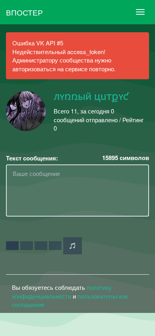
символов (125, 158)
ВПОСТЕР (24, 12)
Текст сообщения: (32, 158)
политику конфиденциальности (62, 291)
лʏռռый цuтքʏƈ (91, 97)
